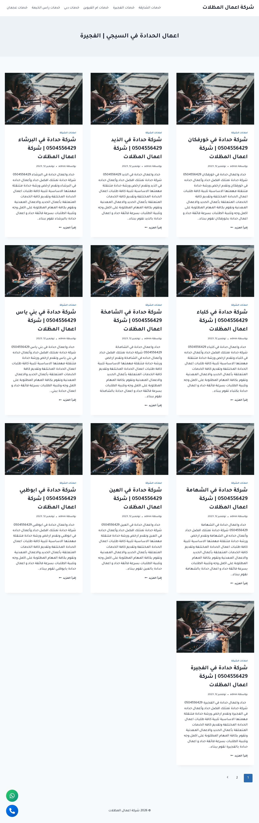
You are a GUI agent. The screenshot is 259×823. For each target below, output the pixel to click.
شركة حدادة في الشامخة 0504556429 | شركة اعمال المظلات (131, 321)
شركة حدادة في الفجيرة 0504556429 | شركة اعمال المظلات (219, 677)
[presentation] (215, 99)
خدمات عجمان (17, 8)
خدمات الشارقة (150, 8)
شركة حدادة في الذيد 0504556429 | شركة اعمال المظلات (136, 149)
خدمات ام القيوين (96, 8)
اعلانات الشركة (239, 133)
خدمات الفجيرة (124, 8)
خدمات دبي (71, 8)
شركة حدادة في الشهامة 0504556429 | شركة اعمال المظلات (217, 499)
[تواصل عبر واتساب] (12, 796)
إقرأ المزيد (239, 228)
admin (233, 166)
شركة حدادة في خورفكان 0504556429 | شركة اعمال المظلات (218, 149)
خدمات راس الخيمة (46, 8)
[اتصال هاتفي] (12, 811)
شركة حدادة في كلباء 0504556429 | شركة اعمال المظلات (222, 321)
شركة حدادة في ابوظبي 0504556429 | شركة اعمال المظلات (47, 499)
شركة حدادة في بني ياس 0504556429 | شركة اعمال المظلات (46, 321)
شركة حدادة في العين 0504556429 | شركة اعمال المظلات (135, 499)
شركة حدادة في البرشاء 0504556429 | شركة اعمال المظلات (47, 149)
